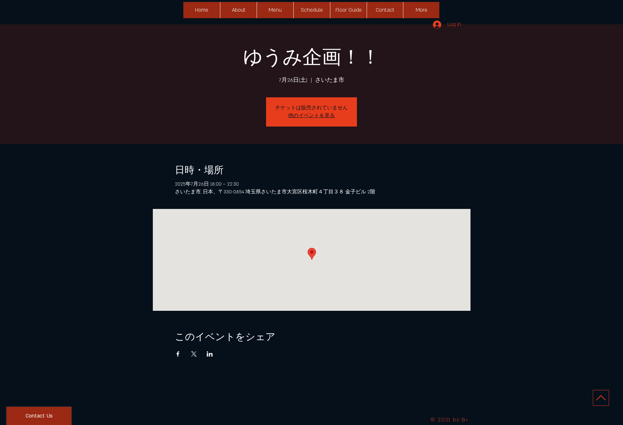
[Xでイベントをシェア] (194, 354)
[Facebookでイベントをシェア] (178, 354)
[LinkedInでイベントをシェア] (210, 354)
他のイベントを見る (311, 116)
